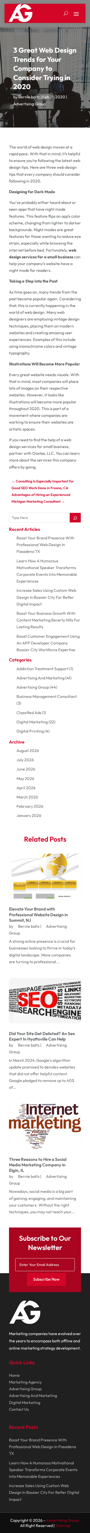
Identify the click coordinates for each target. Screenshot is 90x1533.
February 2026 (29, 806)
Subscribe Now (46, 1279)
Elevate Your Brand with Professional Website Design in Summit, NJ (38, 914)
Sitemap (62, 1525)
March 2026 (27, 796)
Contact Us (19, 1409)
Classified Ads (28, 712)
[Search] (75, 518)
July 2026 (25, 759)
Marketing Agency (25, 1382)
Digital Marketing (32, 721)
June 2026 (25, 768)
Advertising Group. (63, 1520)
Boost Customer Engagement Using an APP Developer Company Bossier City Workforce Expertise (48, 643)
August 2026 (27, 750)
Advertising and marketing (40, 677)
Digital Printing (30, 731)
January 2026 (28, 815)
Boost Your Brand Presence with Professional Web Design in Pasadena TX (45, 544)
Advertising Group (29, 103)
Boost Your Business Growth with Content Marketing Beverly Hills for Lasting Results (48, 620)
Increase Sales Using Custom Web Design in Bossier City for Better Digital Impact (46, 597)
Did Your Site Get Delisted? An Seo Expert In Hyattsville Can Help (42, 1036)
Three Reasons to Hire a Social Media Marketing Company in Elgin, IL (37, 1165)
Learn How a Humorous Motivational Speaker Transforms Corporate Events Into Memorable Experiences (43, 1469)
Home (14, 1375)
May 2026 (25, 778)
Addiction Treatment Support (42, 668)
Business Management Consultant (46, 696)
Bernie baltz (29, 96)
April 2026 (26, 787)
